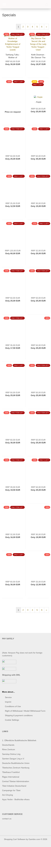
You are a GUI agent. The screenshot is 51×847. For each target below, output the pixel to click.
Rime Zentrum (8, 749)
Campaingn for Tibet (11, 790)
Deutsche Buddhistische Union (15, 763)
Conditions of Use (13, 706)
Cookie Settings (12, 720)
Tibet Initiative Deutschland (14, 786)
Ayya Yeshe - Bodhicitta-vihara (15, 799)
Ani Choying (7, 795)
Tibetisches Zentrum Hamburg (15, 768)
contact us (6, 818)
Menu (4, 4)
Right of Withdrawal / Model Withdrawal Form (25, 711)
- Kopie (38, 102)
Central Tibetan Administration (15, 781)
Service (8, 697)
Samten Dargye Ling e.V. (13, 758)
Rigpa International (11, 777)
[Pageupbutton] (43, 842)
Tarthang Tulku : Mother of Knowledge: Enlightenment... (12, 56)
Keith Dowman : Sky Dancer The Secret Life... (38, 56)
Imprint (8, 702)
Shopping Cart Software (14, 839)
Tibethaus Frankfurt (11, 772)
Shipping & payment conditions (19, 715)
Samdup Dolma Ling (11, 754)
